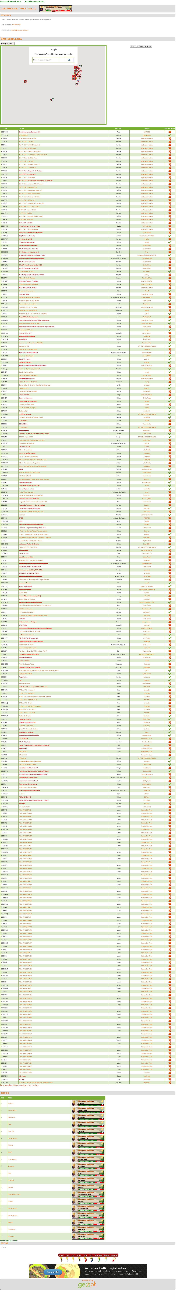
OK (69, 60)
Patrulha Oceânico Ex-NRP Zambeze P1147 (33, 651)
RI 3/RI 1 (21, 794)
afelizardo (147, 560)
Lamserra (147, 570)
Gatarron (147, 1073)
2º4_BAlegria (147, 226)
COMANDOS (23, 427)
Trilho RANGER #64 (25, 1004)
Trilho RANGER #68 (25, 1017)
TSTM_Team (147, 576)
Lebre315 (147, 596)
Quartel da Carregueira (26, 725)
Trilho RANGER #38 (25, 910)
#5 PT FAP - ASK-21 (25, 213)
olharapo (147, 385)
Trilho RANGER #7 (25, 1024)
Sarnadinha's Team (14, 1194)
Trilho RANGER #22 (25, 855)
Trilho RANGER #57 (25, 978)
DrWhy (147, 239)
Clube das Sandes (147, 774)
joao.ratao (147, 508)
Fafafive (146, 803)
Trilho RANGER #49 (25, 949)
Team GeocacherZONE (146, 236)
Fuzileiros (22, 515)
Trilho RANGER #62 (25, 998)
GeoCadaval (147, 232)
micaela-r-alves (147, 563)
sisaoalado (146, 667)
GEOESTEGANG (146, 281)
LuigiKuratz (146, 304)
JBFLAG (147, 797)
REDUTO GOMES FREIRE (27, 764)
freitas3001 (146, 544)
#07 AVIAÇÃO (23, 135)
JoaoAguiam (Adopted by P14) (146, 255)
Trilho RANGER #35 (25, 901)
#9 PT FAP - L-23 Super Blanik (28, 229)
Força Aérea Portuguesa (26, 492)
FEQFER (147, 518)
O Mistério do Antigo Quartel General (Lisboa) (33, 615)
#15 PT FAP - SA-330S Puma (28, 158)
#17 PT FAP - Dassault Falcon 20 (29, 164)
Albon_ (147, 274)
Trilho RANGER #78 (25, 1053)
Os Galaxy (146, 271)
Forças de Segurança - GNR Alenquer (31, 495)
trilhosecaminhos (146, 395)
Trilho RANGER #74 (25, 1040)
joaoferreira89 (147, 683)
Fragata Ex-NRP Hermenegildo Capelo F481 (33, 502)
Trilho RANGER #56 (25, 975)
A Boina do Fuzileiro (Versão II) (28, 284)
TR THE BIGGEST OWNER (147, 346)
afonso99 (147, 573)
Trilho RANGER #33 (25, 894)
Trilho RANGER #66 (25, 1011)
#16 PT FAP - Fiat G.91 (26, 161)
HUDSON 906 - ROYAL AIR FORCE (30, 541)
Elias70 (10, 1187)
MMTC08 (147, 132)
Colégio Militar (23, 411)
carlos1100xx (147, 356)
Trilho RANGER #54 (25, 969)
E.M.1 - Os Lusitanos (25, 450)
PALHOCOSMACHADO (146, 654)
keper (147, 492)
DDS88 (10, 1145)
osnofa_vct (146, 430)
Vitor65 (147, 291)
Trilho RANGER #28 (25, 875)
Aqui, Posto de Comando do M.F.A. (30, 323)
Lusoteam (147, 599)
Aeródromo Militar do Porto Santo (29, 297)
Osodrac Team (147, 742)
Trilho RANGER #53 (25, 965)
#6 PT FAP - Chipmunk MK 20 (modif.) (31, 216)
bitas (9, 1173)
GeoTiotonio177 (147, 553)
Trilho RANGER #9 (25, 1069)
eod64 (147, 420)
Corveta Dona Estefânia (26, 443)
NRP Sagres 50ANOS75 (26, 612)
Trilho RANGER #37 (25, 907)
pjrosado (147, 690)
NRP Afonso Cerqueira (26, 609)
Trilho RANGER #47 (25, 943)
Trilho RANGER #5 (25, 953)
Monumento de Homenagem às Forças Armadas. (34, 579)
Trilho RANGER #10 (25, 813)
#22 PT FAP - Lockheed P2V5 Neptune (31, 184)
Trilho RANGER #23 (25, 858)
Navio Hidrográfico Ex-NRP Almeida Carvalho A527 (35, 605)
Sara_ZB (11, 1131)
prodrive (146, 388)
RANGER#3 (23, 755)
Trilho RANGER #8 (25, 1060)
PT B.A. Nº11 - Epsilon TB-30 (28, 699)
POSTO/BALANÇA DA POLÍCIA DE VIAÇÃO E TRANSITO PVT (39, 670)
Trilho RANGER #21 (25, 852)
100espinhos (147, 528)
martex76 (147, 790)
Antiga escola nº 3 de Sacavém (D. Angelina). (33, 313)
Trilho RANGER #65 (25, 1008)
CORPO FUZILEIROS (26, 437)
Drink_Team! (147, 781)
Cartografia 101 (24, 388)
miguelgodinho (146, 735)
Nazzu (31, 8)
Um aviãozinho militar (25, 1073)
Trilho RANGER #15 (25, 829)
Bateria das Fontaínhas (26, 372)
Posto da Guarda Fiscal (26, 664)
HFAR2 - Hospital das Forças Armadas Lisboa (33, 534)
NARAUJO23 (147, 317)
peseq (147, 382)
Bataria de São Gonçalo (26, 356)
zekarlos (147, 680)
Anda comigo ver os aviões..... (28, 304)
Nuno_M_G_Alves (147, 294)
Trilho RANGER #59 (25, 985)
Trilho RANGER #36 (25, 904)
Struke (147, 446)
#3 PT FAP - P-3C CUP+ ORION (29, 206)
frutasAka (11, 1236)
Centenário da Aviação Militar (28, 391)
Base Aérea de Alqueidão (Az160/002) (31, 343)
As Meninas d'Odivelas (26, 330)
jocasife (146, 592)
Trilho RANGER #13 (25, 823)
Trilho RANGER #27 (25, 871)
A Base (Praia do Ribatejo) (27, 278)
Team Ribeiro (147, 300)
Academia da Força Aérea (27, 291)
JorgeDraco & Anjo (147, 307)
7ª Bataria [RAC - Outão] (26, 271)
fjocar (147, 252)
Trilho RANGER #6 (25, 988)
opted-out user (12, 1138)
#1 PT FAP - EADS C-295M (27, 138)
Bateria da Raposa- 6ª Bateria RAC (30, 369)
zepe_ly (146, 359)
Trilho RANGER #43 (25, 930)
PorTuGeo (147, 615)
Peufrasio (11, 1180)
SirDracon (147, 635)
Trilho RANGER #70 (25, 1027)
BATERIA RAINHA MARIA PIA (28, 375)
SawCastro (146, 612)
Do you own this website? (42, 60)
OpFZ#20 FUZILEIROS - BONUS (29, 631)
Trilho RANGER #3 (25, 881)
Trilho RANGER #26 (25, 868)
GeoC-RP (147, 495)
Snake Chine (147, 245)
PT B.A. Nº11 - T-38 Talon (27, 712)
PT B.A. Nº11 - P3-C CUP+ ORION (30, 706)
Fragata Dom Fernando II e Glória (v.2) (31, 511)
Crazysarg (146, 725)
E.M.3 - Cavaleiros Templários (28, 456)
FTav (9, 1124)
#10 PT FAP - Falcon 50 (26, 141)
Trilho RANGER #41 (25, 923)
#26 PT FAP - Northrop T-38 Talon (29, 197)
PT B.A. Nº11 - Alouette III (27, 690)
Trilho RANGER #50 (25, 956)
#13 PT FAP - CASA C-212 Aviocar (30, 151)
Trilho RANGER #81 (25, 1066)
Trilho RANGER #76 (25, 1047)
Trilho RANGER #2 (25, 845)
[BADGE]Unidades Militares (19, 30)
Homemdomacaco (147, 515)
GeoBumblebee (147, 278)
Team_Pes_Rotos (147, 323)
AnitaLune (147, 648)
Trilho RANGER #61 (25, 995)
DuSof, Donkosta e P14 (146, 602)
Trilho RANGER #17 (25, 836)
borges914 (146, 391)
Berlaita (10, 1201)
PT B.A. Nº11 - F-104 (25, 703)
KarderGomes (146, 333)
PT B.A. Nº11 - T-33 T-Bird (27, 709)
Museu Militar (23, 592)
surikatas (147, 641)
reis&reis (147, 349)
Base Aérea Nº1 (24, 346)
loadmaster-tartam (147, 138)
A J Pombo (146, 638)
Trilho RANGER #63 (25, 1001)
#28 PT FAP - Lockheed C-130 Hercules (31, 203)
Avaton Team (147, 557)
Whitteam (11, 1166)
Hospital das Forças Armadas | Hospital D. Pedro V (35, 537)
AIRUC (147, 670)
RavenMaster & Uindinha (147, 589)
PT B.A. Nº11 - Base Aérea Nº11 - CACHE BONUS (35, 696)
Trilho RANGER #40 (25, 920)
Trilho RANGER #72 (25, 1034)
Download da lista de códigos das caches (19, 1085)
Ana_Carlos (147, 339)
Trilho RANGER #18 (25, 839)
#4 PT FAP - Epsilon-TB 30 (27, 210)
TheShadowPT (146, 609)
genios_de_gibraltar (147, 586)
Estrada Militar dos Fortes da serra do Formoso (34, 479)
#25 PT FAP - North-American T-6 (29, 193)
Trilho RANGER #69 (25, 1021)
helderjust (147, 625)
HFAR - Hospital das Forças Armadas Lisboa (33, 531)
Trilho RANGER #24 (25, 862)
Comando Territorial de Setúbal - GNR (31, 417)
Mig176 (147, 443)
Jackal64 (147, 336)
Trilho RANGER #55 (25, 972)
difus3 (10, 1152)
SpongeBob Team (146, 748)
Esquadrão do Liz (146, 738)
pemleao (147, 745)
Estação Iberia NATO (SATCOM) (29, 472)
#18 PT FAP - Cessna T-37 (27, 167)
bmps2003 (147, 1082)
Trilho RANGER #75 (25, 1043)
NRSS (147, 661)
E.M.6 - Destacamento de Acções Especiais (33, 466)
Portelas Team (146, 482)
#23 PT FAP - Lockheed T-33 (28, 187)
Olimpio (10, 1222)
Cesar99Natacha (146, 297)
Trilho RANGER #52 (25, 962)
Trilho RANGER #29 (25, 878)
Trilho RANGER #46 (25, 940)
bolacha (146, 505)
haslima (146, 524)
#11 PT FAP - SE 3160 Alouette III (29, 145)
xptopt (147, 404)
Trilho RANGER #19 (25, 842)
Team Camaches (146, 469)
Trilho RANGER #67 (25, 1014)
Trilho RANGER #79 (25, 1056)
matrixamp (147, 1076)
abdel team (146, 686)
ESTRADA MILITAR (25, 476)
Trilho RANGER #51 (25, 959)
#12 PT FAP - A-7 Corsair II (27, 148)
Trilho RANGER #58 (25, 982)
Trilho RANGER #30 (25, 884)
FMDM (147, 313)
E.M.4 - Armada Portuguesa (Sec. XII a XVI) (32, 459)
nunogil (147, 242)
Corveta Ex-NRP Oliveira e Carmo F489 (31, 440)
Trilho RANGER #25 (25, 865)
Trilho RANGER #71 (25, 1030)
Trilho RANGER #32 (25, 891)
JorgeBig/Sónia (147, 258)
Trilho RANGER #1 (25, 810)
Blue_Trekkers (146, 622)
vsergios (147, 330)
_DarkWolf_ (147, 450)
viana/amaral (147, 768)
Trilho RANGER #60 (25, 991)
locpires (146, 479)
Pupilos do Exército (25, 716)
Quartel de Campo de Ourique (28, 729)
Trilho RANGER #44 (25, 933)
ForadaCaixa (12, 1159)
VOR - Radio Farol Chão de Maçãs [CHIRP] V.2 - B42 (36, 1082)
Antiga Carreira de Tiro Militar (28, 307)
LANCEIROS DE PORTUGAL (28, 547)
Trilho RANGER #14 (25, 826)
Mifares (146, 794)
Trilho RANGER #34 (25, 897)
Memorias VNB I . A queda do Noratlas (31, 560)
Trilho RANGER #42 (25, 927)
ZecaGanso (147, 135)
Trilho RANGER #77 (25, 1050)
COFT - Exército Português (27, 408)
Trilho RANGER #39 (25, 914)
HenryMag (11, 1229)
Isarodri (146, 521)
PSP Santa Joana (24, 683)
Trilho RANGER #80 (25, 1063)
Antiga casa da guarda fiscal (28, 310)
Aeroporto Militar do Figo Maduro (29, 300)
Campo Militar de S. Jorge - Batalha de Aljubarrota (34, 385)
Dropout (146, 531)
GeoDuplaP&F (146, 343)
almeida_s (147, 722)
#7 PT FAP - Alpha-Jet (26, 219)
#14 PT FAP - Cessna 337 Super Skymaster (33, 154)
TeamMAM (146, 489)
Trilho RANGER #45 (25, 936)
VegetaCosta (147, 541)
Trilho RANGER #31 (25, 888)
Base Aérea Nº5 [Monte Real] (28, 349)
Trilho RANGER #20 (25, 849)
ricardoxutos (147, 657)
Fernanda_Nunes (146, 550)
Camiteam (147, 664)
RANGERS (22, 758)
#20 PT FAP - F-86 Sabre (27, 177)
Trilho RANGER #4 (25, 917)
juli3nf (147, 310)
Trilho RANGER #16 (25, 832)
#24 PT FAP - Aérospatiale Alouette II (30, 190)
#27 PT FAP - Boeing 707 (27, 200)
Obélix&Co (146, 411)
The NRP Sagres (24, 807)
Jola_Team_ (147, 537)
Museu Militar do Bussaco (27, 599)
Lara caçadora (146, 498)
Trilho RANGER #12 (25, 820)
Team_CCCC (147, 644)
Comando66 (147, 771)
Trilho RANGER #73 (25, 1037)
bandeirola (147, 417)
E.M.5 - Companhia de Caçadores (29, 463)
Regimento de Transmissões (28, 787)
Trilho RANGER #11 (25, 816)
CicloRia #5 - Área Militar (26, 404)
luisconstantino (146, 352)
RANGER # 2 (23, 751)
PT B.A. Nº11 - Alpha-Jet (26, 693)
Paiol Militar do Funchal (26, 644)
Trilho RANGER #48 (25, 946)
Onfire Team (147, 398)
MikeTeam (11, 1117)
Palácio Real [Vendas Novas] (28, 648)
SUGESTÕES (16, 24)
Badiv (147, 485)
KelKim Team (147, 375)
